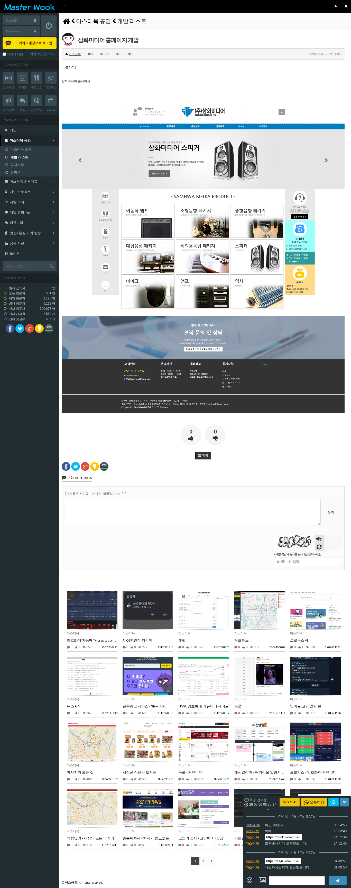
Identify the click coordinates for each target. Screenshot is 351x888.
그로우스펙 (299, 640)
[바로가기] (69, 67)
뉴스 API (73, 706)
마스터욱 (252, 831)
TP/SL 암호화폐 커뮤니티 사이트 (203, 706)
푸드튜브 (241, 640)
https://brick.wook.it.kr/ (283, 837)
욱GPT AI (289, 802)
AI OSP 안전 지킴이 (137, 640)
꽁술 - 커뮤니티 (190, 772)
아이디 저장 (14, 54)
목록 (204, 455)
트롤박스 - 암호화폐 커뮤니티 (313, 772)
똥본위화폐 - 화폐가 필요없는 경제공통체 (155, 838)
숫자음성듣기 (319, 539)
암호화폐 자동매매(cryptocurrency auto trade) (103, 640)
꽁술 (238, 706)
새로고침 (319, 547)
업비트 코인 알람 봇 (305, 706)
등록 (331, 512)
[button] (64, 6)
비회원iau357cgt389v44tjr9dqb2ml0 (255, 825)
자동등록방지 (282, 532)
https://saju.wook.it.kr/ (282, 861)
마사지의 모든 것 (80, 772)
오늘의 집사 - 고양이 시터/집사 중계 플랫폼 (212, 838)
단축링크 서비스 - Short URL (144, 706)
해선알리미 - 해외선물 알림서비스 (261, 772)
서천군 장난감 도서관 (139, 772)
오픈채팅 (316, 802)
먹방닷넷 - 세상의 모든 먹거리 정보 (94, 838)
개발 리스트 (131, 21)
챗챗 (182, 640)
